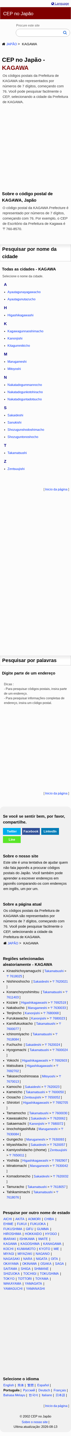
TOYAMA (42, 1278)
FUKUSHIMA (12, 1229)
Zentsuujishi (32, 1097)
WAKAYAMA (12, 1283)
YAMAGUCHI (12, 1288)
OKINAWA (29, 1263)
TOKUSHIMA (49, 1273)
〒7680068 (51, 1013)
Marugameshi (37, 1008)
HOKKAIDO (33, 1234)
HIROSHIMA (12, 1234)
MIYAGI (8, 1253)
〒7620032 (60, 1176)
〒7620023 (52, 1087)
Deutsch (44, 1390)
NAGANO (43, 1253)
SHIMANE (41, 1268)
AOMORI (34, 1219)
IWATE (43, 1239)
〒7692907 (59, 1160)
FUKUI (22, 1224)
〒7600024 (60, 1050)
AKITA (19, 1219)
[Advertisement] (35, 145)
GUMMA (43, 1229)
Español (43, 1385)
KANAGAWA (52, 1243)
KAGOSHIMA (30, 1243)
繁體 (30, 1385)
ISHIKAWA (27, 1239)
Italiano (47, 1395)
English (8, 1385)
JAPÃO (11, 44)
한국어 (33, 1395)
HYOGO (51, 1234)
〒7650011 (16, 1155)
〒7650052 (52, 1097)
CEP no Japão (18, 13)
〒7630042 (60, 1165)
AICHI (7, 1219)
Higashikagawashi (34, 1002)
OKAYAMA (11, 1263)
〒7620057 (57, 1144)
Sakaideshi (41, 981)
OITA (54, 1258)
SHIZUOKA (11, 1273)
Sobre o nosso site (35, 1422)
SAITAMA (10, 1268)
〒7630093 (56, 1139)
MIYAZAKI (25, 1253)
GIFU (29, 1229)
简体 (21, 1385)
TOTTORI (25, 1278)
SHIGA (26, 1268)
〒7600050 (56, 1092)
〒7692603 (59, 1060)
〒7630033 (58, 1008)
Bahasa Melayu (14, 1395)
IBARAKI (9, 1239)
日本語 (60, 1395)
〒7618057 (58, 1187)
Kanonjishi (32, 1013)
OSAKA (45, 1263)
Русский (29, 1390)
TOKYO (8, 1278)
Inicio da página (56, 489)
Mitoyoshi (48, 1076)
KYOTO (44, 1249)
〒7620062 (57, 1118)
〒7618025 (14, 976)
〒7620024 (52, 1044)
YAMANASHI (35, 1288)
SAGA (59, 1263)
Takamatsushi (54, 971)
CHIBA (49, 1219)
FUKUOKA (38, 1224)
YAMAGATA (33, 1283)
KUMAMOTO (26, 1249)
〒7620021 (60, 981)
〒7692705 (60, 1102)
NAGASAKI (11, 1258)
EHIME (8, 1224)
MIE (56, 1249)
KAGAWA (10, 1243)
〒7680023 (57, 1018)
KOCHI (8, 1249)
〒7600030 (59, 1113)
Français (60, 1390)
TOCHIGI (29, 1273)
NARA (27, 1258)
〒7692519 (58, 1002)
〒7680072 (55, 1123)
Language (61, 3)
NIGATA (41, 1258)
